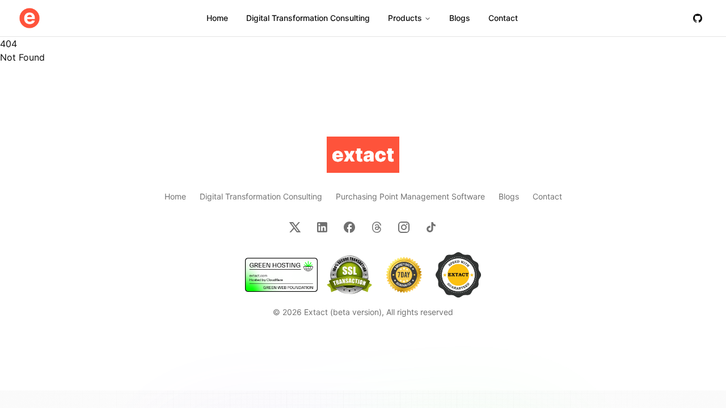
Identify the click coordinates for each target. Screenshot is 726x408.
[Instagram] (404, 227)
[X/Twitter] (295, 227)
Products (405, 18)
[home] (29, 18)
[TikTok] (431, 227)
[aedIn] (322, 227)
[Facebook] (349, 227)
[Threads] (376, 227)
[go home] (363, 155)
